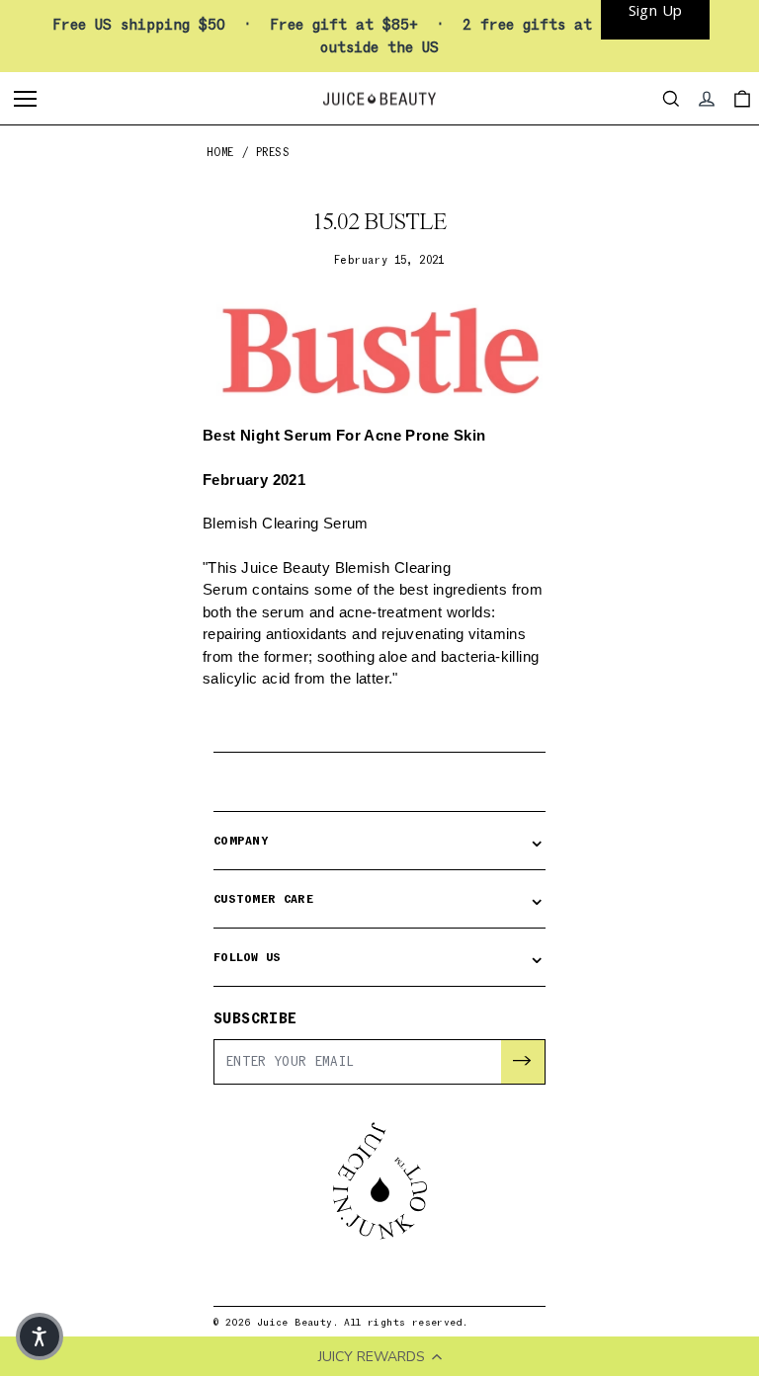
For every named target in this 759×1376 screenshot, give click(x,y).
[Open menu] (28, 98)
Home (220, 152)
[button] (39, 1336)
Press (273, 152)
